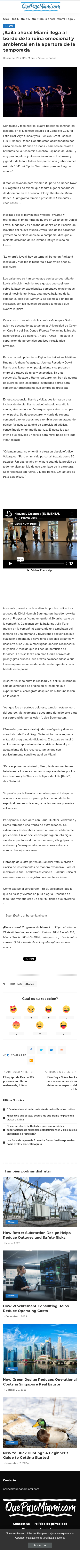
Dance (52, 58)
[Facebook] (31, 1050)
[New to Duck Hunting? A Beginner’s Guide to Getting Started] (40, 1422)
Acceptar (40, 1545)
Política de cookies (54, 1537)
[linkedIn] (52, 1050)
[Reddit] (62, 1050)
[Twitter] (41, 1050)
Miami (9, 26)
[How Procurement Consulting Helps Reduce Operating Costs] (40, 1275)
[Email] (31, 1060)
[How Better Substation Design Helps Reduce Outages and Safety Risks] (40, 1202)
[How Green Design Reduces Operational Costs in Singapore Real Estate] (40, 1349)
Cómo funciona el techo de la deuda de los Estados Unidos (41, 1109)
